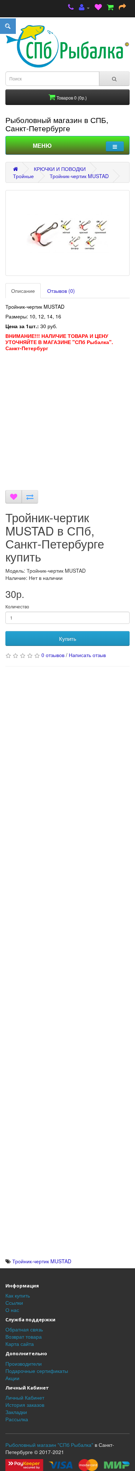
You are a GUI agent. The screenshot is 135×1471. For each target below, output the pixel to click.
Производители (23, 1363)
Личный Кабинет (24, 1397)
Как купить (17, 1295)
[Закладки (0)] (98, 8)
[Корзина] (110, 8)
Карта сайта (19, 1343)
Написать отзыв (87, 655)
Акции (12, 1378)
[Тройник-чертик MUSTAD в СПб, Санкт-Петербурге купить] (67, 233)
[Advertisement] (67, 422)
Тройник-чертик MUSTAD (79, 176)
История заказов (24, 1404)
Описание (23, 290)
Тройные (23, 176)
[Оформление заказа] (122, 8)
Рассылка (16, 1419)
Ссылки (14, 1302)
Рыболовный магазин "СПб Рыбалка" (49, 1444)
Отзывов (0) (61, 290)
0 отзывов (52, 655)
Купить (67, 638)
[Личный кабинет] (84, 8)
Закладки (16, 1411)
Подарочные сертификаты (36, 1370)
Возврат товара (23, 1336)
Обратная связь (24, 1329)
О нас (12, 1309)
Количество (17, 606)
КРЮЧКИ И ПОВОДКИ (60, 168)
